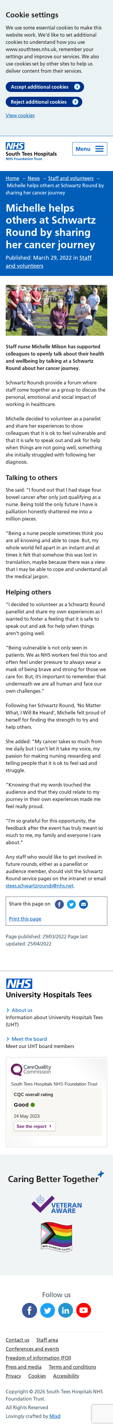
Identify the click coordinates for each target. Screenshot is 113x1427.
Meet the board (29, 1039)
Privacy (13, 1376)
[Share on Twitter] (71, 904)
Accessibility (66, 1376)
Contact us (17, 1340)
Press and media (24, 1367)
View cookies (20, 115)
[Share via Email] (83, 904)
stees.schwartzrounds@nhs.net (40, 886)
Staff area (47, 1340)
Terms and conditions (72, 1367)
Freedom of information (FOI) (38, 1358)
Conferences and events (32, 1349)
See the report (31, 1126)
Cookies (37, 1376)
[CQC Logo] (31, 1074)
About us (22, 1010)
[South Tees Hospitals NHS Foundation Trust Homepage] (31, 151)
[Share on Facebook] (59, 904)
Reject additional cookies (39, 102)
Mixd (55, 1416)
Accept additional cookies (39, 87)
